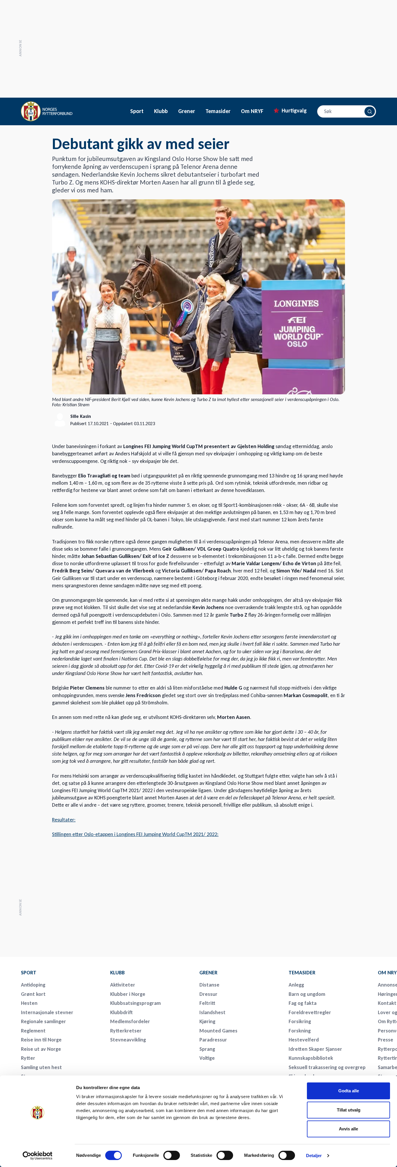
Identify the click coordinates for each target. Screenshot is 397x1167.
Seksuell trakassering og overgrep (327, 1067)
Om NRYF (252, 111)
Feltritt (207, 1003)
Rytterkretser (126, 1031)
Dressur (208, 994)
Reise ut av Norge (41, 1049)
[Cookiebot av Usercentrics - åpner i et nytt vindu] (37, 1155)
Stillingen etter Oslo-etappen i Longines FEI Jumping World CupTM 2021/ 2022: (135, 834)
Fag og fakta (302, 1003)
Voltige (207, 1058)
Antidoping (33, 985)
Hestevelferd (304, 1040)
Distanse (209, 985)
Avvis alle (348, 1128)
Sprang (207, 1049)
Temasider (217, 111)
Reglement (33, 1031)
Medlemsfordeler (130, 1021)
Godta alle (348, 1090)
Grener (186, 111)
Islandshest (212, 1012)
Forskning (300, 1031)
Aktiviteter (122, 985)
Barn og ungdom (307, 994)
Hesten (29, 1003)
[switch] (171, 1155)
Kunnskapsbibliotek (311, 1058)
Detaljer (314, 1155)
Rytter (28, 1058)
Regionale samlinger (43, 1021)
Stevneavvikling (128, 1040)
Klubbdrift (121, 1012)
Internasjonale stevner (47, 1012)
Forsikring (300, 1021)
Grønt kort (33, 994)
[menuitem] (61, 972)
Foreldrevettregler (310, 1012)
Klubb (161, 111)
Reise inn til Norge (41, 1040)
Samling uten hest (41, 1067)
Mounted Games (218, 1031)
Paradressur (213, 1040)
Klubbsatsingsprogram (135, 1003)
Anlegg (296, 985)
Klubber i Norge (127, 994)
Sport (137, 111)
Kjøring (207, 1021)
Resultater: (64, 820)
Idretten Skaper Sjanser (315, 1049)
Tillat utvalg (348, 1109)
